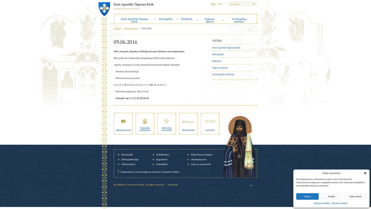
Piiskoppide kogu (129, 159)
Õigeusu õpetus (209, 20)
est (213, 4)
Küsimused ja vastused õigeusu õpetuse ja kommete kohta (150, 171)
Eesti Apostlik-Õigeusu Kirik (134, 20)
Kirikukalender (131, 28)
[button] (365, 173)
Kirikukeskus (162, 154)
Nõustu (307, 196)
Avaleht (117, 28)
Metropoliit (165, 19)
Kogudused (161, 159)
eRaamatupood (198, 159)
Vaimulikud (161, 164)
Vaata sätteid (355, 196)
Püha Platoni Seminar (201, 154)
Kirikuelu (186, 19)
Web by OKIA (251, 185)
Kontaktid (173, 184)
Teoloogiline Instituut (239, 20)
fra (221, 4)
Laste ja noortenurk (201, 164)
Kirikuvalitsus (128, 164)
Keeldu (331, 196)
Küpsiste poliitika (322, 203)
